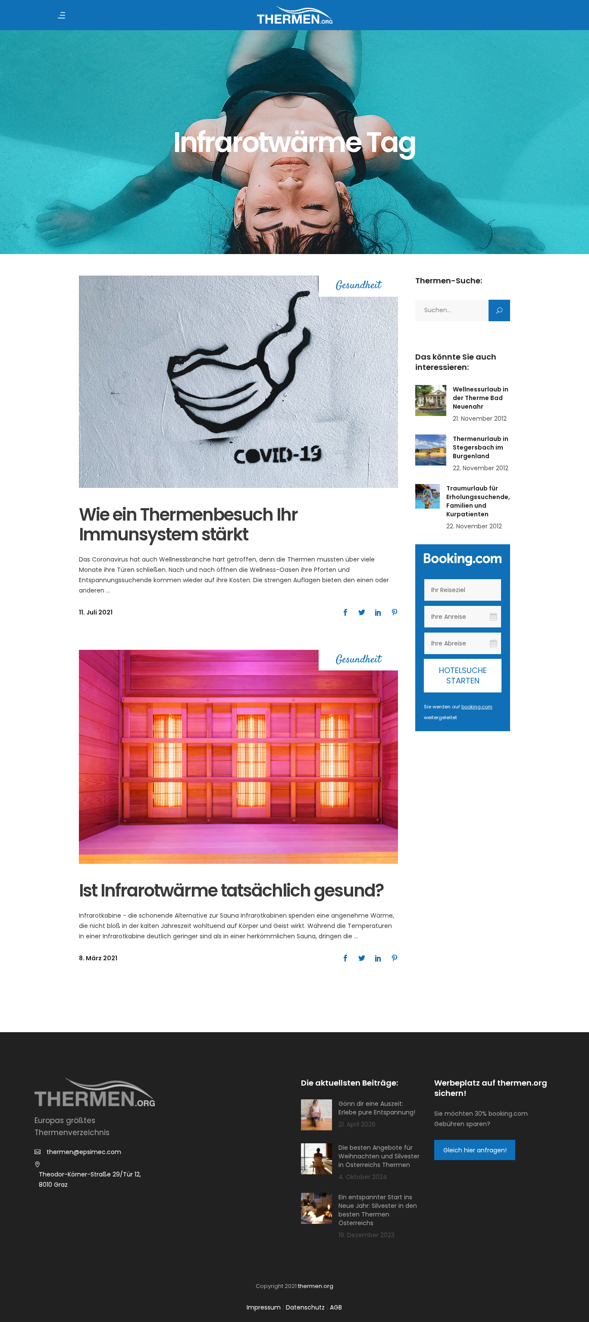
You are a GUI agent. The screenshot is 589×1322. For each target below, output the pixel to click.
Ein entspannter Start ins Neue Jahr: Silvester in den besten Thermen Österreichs (377, 1210)
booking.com (476, 706)
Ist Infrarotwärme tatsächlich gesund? (231, 890)
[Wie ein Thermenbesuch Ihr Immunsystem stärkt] (238, 382)
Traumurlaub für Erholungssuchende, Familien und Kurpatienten (478, 501)
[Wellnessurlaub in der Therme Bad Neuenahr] (430, 400)
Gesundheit (358, 286)
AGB (336, 1307)
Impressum (264, 1307)
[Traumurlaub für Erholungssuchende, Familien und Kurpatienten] (427, 496)
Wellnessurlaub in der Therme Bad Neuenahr (480, 398)
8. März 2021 (98, 958)
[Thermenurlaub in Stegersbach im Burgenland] (430, 449)
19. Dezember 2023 (366, 1235)
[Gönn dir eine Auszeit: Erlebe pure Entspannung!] (316, 1114)
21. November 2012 (480, 418)
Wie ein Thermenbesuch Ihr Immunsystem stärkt (188, 524)
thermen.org (315, 1286)
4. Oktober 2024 (362, 1177)
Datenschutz (305, 1307)
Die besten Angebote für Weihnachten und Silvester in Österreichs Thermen (379, 1156)
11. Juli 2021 (96, 612)
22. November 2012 (480, 468)
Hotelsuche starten (463, 675)
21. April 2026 (357, 1124)
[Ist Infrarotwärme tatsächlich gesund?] (238, 757)
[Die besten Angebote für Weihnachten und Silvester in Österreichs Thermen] (316, 1158)
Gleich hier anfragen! (475, 1150)
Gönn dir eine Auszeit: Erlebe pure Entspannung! (376, 1108)
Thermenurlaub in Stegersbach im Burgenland (480, 447)
